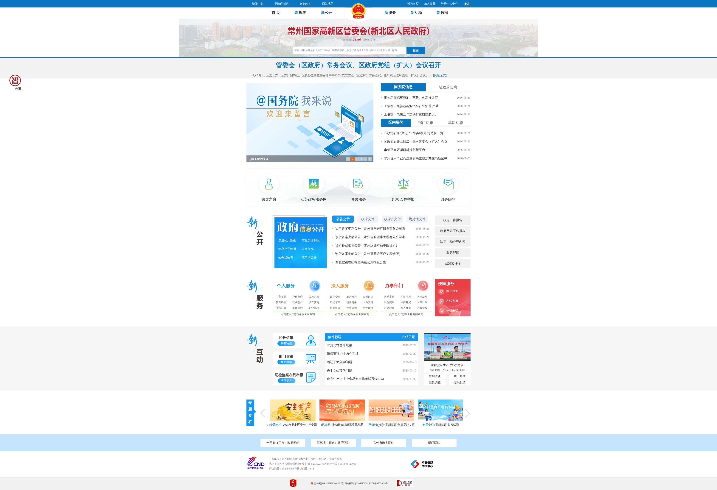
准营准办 (281, 308)
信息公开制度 (311, 240)
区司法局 (406, 296)
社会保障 (335, 308)
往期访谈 (435, 376)
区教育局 (422, 308)
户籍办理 (297, 296)
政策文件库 (453, 263)
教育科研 (281, 302)
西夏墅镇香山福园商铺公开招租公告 (360, 262)
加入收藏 (429, 3)
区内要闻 (395, 122)
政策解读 (452, 252)
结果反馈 (460, 382)
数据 (442, 12)
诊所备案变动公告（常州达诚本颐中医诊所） (367, 245)
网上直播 (460, 376)
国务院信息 (403, 87)
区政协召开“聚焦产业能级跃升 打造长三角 (413, 133)
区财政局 (389, 308)
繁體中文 (257, 3)
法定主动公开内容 (452, 242)
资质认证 (368, 296)
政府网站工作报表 (452, 231)
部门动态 (425, 123)
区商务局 (406, 302)
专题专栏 (250, 412)
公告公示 (343, 219)
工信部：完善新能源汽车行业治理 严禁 (411, 106)
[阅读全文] (440, 75)
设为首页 (413, 3)
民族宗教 (314, 296)
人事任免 (308, 248)
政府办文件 (392, 219)
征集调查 (435, 382)
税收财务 (351, 302)
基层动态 (455, 123)
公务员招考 (285, 257)
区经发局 (422, 296)
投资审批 (351, 308)
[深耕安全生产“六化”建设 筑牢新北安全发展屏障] (447, 360)
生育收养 (281, 296)
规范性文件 (417, 219)
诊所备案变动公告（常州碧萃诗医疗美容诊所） (368, 254)
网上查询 (452, 291)
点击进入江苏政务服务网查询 (298, 314)
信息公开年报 (287, 248)
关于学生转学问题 (339, 370)
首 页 (276, 12)
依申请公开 (309, 257)
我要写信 (286, 343)
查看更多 (286, 380)
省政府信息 (448, 87)
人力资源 (368, 302)
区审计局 (422, 302)
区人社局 (406, 308)
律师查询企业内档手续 (342, 353)
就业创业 (297, 302)
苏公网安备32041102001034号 (328, 483)
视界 (300, 12)
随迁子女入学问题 (339, 362)
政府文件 (368, 219)
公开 (326, 12)
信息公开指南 (287, 240)
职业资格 (314, 308)
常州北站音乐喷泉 (339, 345)
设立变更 (314, 302)
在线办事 (452, 300)
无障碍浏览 (281, 3)
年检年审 (335, 302)
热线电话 (452, 310)
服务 (390, 12)
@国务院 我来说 (258, 159)
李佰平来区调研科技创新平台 (404, 150)
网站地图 (327, 3)
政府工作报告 (452, 220)
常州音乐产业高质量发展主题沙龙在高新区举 (415, 158)
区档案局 (389, 296)
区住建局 (389, 302)
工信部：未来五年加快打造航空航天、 (411, 114)
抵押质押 (297, 308)
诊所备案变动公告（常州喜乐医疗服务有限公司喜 (370, 228)
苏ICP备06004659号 (378, 483)
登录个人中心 (449, 3)
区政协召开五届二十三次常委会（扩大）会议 (415, 141)
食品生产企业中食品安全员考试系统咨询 (355, 379)
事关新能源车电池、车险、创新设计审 (411, 97)
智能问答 (305, 3)
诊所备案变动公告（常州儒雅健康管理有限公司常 (370, 237)
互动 (416, 12)
